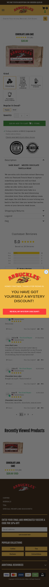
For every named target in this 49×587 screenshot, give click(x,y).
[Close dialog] (46, 272)
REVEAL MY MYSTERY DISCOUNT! (24, 311)
